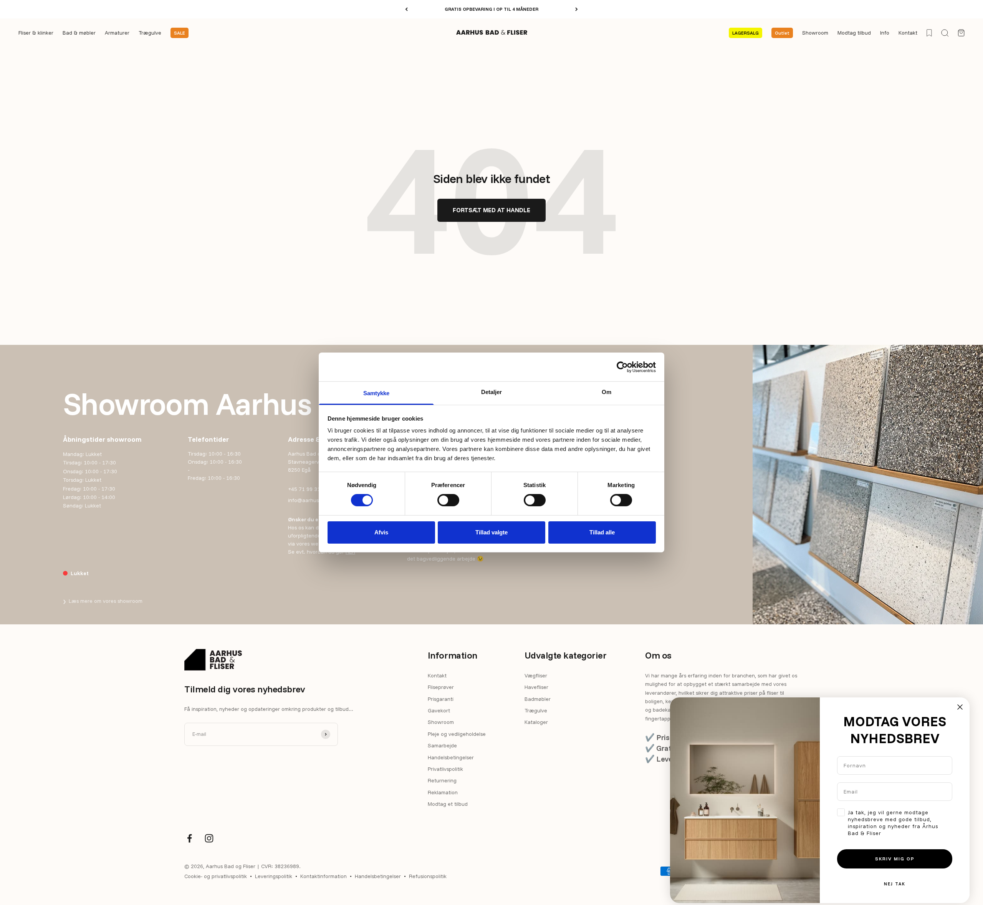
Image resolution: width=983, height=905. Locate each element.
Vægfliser (536, 675)
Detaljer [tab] (491, 392)
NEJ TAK (894, 884)
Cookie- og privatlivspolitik (215, 876)
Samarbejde (442, 745)
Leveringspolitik (273, 876)
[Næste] (576, 9)
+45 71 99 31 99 (308, 489)
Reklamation (443, 792)
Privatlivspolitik (445, 768)
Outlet (782, 33)
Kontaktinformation (323, 876)
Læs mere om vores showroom (102, 601)
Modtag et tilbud (448, 803)
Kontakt (908, 33)
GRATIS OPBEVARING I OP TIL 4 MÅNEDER (491, 9)
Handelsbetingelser (451, 757)
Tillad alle (602, 532)
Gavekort (439, 710)
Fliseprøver (441, 687)
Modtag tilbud (854, 33)
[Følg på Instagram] (209, 838)
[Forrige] (406, 9)
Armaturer (117, 33)
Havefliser (536, 687)
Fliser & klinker (35, 33)
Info (884, 33)
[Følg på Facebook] (189, 838)
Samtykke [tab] (376, 393)
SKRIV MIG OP (895, 859)
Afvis (381, 532)
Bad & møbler (79, 33)
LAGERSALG (745, 33)
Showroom (815, 33)
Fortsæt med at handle (491, 210)
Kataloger (536, 722)
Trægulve (150, 33)
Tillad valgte (491, 532)
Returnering (442, 780)
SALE (179, 33)
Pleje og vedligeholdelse (457, 733)
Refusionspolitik (428, 876)
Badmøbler (538, 698)
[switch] (448, 500)
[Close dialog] (960, 707)
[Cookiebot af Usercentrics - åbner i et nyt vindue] (622, 367)
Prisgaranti (440, 698)
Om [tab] (606, 392)
